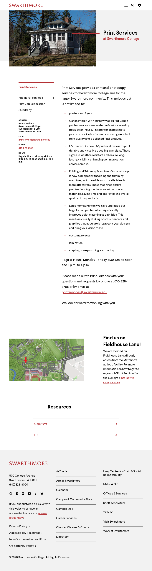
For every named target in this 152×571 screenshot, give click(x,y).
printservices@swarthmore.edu (84, 292)
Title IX (108, 512)
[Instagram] (11, 494)
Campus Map (64, 509)
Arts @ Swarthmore (68, 480)
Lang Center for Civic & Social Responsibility (122, 473)
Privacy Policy (18, 526)
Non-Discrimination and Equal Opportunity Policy (28, 543)
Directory (62, 536)
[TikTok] (35, 494)
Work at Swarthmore (116, 531)
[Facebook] (17, 494)
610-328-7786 (26, 148)
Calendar (62, 490)
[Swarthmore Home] (28, 464)
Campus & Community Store (74, 499)
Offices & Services (115, 493)
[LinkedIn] (23, 494)
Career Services (66, 518)
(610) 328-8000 (18, 484)
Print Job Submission (32, 104)
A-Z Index (62, 471)
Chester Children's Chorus (73, 527)
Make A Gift (111, 484)
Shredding (25, 110)
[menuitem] (126, 5)
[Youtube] (29, 494)
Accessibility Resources (25, 533)
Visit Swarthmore (114, 521)
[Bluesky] (42, 494)
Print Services (28, 87)
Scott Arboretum (114, 503)
